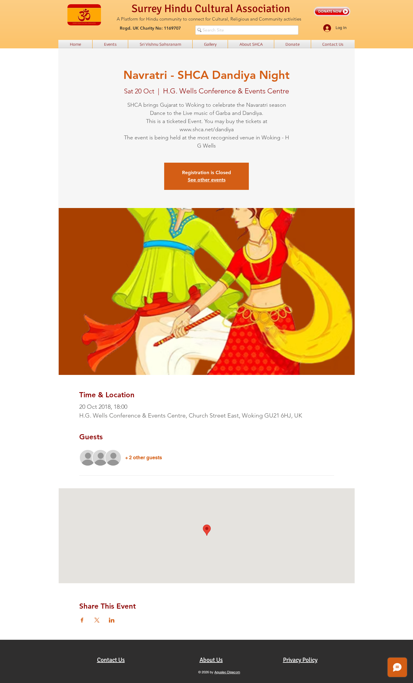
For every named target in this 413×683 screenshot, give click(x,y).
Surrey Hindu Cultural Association (211, 8)
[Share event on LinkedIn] (112, 620)
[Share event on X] (97, 620)
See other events (207, 180)
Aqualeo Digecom (227, 672)
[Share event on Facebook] (82, 620)
